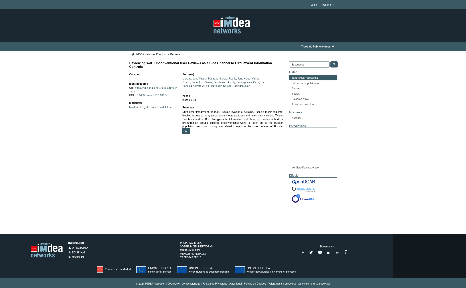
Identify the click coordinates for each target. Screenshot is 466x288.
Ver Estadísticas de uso (305, 167)
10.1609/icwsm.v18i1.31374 (151, 95)
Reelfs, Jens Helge (239, 78)
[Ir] (334, 64)
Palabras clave (300, 99)
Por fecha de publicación (306, 83)
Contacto (76, 243)
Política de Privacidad (214, 283)
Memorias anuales (193, 253)
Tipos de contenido (303, 104)
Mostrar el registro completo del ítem (150, 107)
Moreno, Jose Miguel (194, 78)
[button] (328, 4)
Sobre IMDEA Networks (196, 246)
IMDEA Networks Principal (151, 54)
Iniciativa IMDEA (191, 243)
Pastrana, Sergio (217, 78)
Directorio (78, 247)
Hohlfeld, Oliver (191, 86)
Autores (296, 88)
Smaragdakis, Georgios (250, 82)
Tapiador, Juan (241, 86)
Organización (190, 250)
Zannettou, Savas (202, 82)
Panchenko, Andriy (224, 82)
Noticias (76, 257)
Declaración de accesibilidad (183, 283)
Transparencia (190, 257)
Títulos (296, 93)
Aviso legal (235, 283)
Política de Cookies (255, 283)
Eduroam (76, 252)
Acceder (296, 118)
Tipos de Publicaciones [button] (316, 46)
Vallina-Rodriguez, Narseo (217, 86)
